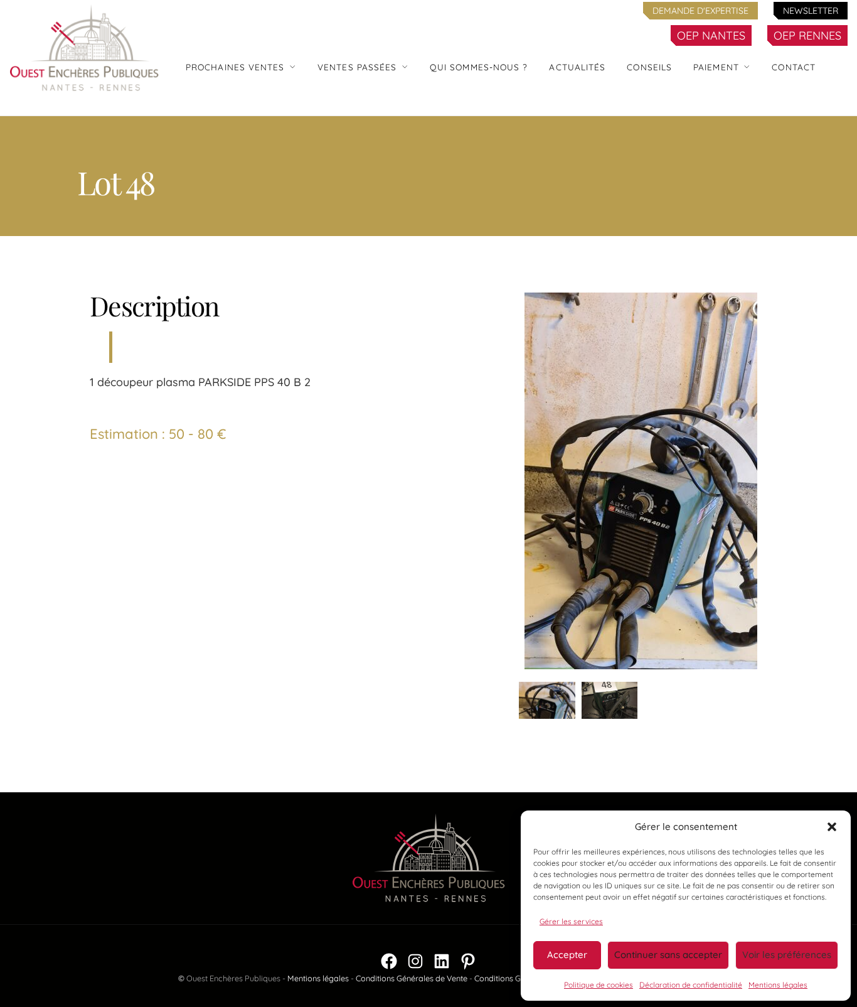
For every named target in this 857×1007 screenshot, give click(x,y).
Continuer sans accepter (668, 955)
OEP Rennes (807, 35)
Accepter (567, 955)
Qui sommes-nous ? (479, 67)
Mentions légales (777, 984)
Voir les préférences (786, 955)
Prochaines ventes (235, 67)
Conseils (649, 67)
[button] (832, 827)
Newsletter (810, 10)
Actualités (577, 67)
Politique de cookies (598, 984)
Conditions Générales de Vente (411, 978)
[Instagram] (415, 961)
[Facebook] (389, 961)
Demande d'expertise (700, 10)
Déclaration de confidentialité (690, 984)
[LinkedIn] (441, 961)
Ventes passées (357, 67)
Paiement (716, 67)
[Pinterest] (468, 961)
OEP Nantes (711, 35)
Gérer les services (571, 921)
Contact (794, 67)
